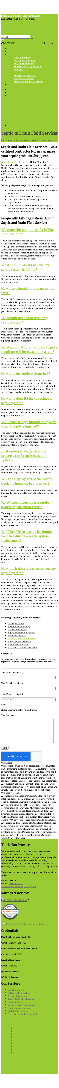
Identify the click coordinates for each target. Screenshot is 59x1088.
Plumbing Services (17, 635)
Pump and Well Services (19, 641)
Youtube (5, 21)
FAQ (10, 84)
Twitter (5, 27)
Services (12, 54)
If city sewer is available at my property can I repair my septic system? (24, 455)
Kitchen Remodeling (24, 63)
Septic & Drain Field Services (22, 638)
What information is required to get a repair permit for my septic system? (29, 349)
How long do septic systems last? (25, 373)
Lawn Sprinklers (22, 57)
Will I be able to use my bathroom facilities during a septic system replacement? (26, 536)
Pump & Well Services (25, 75)
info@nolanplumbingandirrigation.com (20, 15)
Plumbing (18, 69)
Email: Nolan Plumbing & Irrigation (18, 886)
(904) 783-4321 (16, 883)
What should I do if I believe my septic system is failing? (25, 267)
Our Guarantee (8, 762)
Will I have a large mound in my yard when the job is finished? (28, 424)
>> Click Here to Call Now (28, 43)
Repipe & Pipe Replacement (28, 66)
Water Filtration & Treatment (28, 81)
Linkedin (5, 24)
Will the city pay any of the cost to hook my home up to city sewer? (27, 481)
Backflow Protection (24, 78)
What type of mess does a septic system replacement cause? (25, 504)
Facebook (6, 30)
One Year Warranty (10, 792)
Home (11, 48)
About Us (12, 51)
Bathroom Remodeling (25, 60)
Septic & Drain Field (24, 72)
